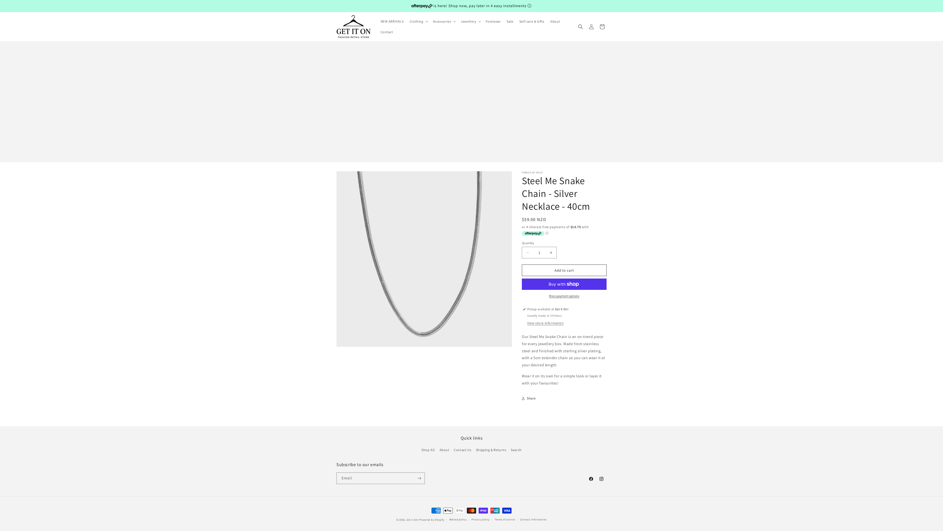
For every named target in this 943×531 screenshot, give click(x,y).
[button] (418, 21)
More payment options (564, 296)
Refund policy (458, 519)
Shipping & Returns (491, 450)
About (444, 450)
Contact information (533, 519)
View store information (545, 323)
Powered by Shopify (431, 519)
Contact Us (462, 450)
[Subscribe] (419, 478)
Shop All (428, 450)
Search (516, 450)
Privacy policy (481, 519)
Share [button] (531, 398)
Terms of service (505, 519)
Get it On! (412, 519)
